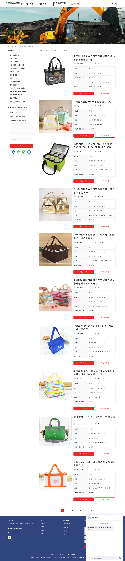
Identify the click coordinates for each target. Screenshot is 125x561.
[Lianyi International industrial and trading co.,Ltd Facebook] (9, 537)
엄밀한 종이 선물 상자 (17, 65)
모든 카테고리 (65, 534)
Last (79, 510)
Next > (72, 510)
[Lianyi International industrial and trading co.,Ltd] (13, 2)
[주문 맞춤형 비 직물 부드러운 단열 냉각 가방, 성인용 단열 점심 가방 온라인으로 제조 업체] (55, 71)
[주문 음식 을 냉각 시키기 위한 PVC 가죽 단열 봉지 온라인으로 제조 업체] (55, 431)
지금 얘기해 (105, 93)
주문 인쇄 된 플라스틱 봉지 (18, 91)
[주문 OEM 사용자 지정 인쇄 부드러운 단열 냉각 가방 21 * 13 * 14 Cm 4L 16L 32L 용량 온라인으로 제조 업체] (55, 158)
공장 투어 (43, 527)
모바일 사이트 (61, 554)
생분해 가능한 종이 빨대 (17, 101)
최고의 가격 (83, 93)
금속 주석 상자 (14, 75)
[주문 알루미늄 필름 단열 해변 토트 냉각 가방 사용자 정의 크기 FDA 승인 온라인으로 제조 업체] (55, 295)
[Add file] (88, 558)
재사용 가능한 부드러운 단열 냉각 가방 (92, 101)
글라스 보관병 (14, 78)
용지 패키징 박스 (15, 55)
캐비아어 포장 (14, 71)
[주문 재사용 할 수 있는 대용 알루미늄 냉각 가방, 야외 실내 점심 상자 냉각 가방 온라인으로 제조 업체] (55, 386)
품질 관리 (43, 530)
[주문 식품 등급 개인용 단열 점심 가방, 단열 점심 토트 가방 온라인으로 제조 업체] (55, 477)
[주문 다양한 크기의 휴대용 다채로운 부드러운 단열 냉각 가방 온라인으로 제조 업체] (55, 340)
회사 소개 (43, 523)
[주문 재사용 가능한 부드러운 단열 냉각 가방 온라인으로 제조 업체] (55, 116)
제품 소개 (13, 46)
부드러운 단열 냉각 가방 (17, 88)
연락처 (42, 534)
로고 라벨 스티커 (15, 98)
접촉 (21, 146)
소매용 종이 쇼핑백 (16, 95)
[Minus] (120, 518)
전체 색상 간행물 (15, 81)
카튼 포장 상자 (14, 62)
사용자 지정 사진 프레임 (17, 68)
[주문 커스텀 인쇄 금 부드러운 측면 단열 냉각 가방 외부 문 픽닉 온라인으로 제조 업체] (55, 204)
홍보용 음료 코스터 (16, 85)
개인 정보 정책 (71, 554)
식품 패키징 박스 (15, 58)
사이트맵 (52, 554)
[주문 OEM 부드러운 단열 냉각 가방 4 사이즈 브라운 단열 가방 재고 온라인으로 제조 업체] (55, 249)
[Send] (120, 558)
